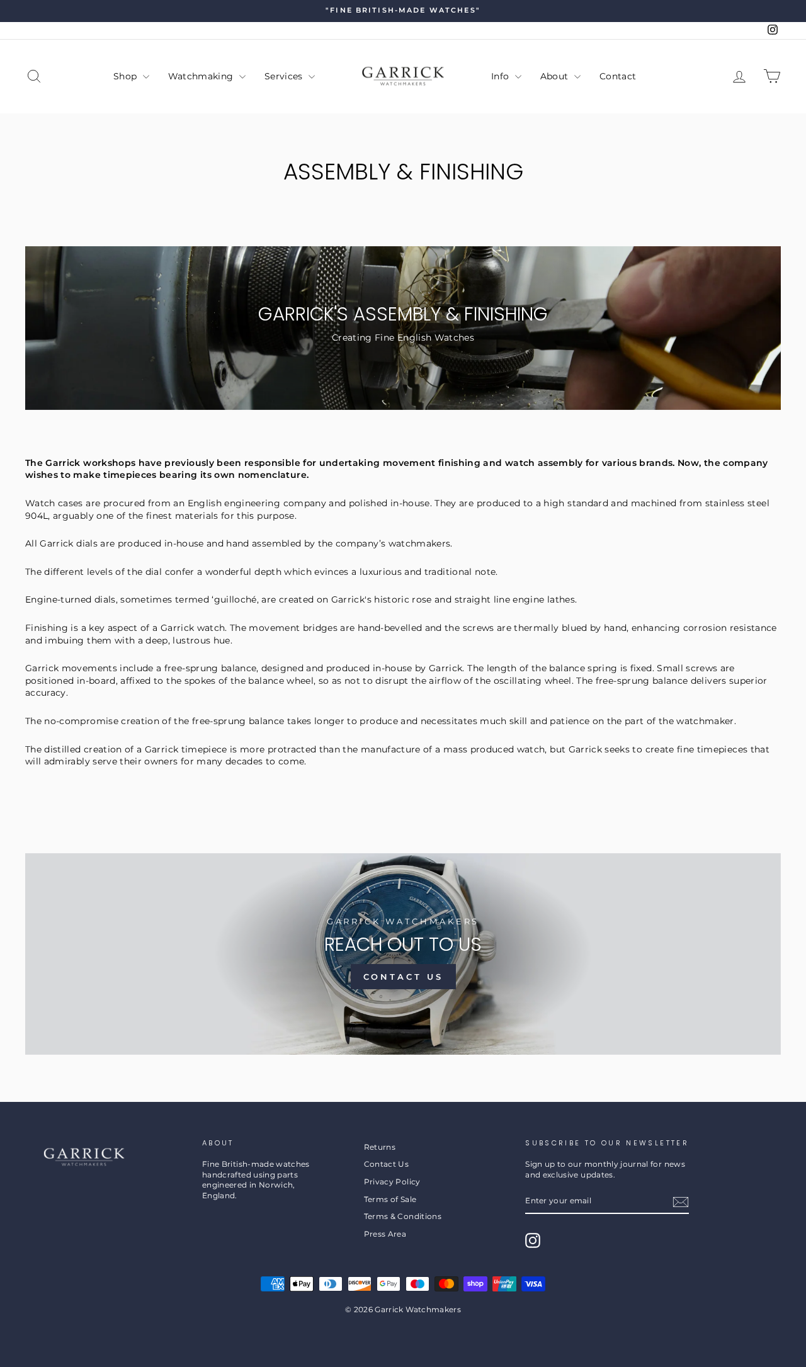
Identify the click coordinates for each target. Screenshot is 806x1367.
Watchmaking (202, 76)
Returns (379, 1147)
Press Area (385, 1234)
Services (284, 76)
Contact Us (403, 977)
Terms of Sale (390, 1199)
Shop (126, 76)
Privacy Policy (392, 1181)
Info (501, 76)
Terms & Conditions (402, 1216)
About (555, 76)
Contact (617, 76)
